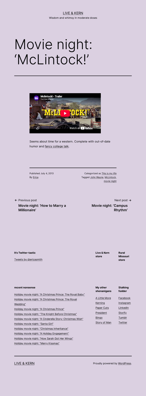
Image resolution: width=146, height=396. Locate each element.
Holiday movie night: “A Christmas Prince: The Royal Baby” (49, 294)
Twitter (122, 322)
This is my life (109, 173)
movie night (110, 181)
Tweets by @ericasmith (28, 259)
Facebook (124, 298)
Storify (122, 312)
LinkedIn (123, 307)
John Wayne (96, 177)
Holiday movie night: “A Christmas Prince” (39, 309)
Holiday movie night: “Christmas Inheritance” (41, 328)
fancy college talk (57, 146)
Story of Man (103, 322)
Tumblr (122, 317)
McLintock (110, 177)
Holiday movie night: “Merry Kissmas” (36, 343)
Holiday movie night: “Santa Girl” (33, 323)
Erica (35, 177)
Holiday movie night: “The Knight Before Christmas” (45, 314)
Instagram (124, 302)
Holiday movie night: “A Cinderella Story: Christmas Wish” (48, 318)
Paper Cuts (102, 307)
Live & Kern (73, 13)
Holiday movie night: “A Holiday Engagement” (41, 333)
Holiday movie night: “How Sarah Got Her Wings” (43, 338)
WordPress (124, 363)
